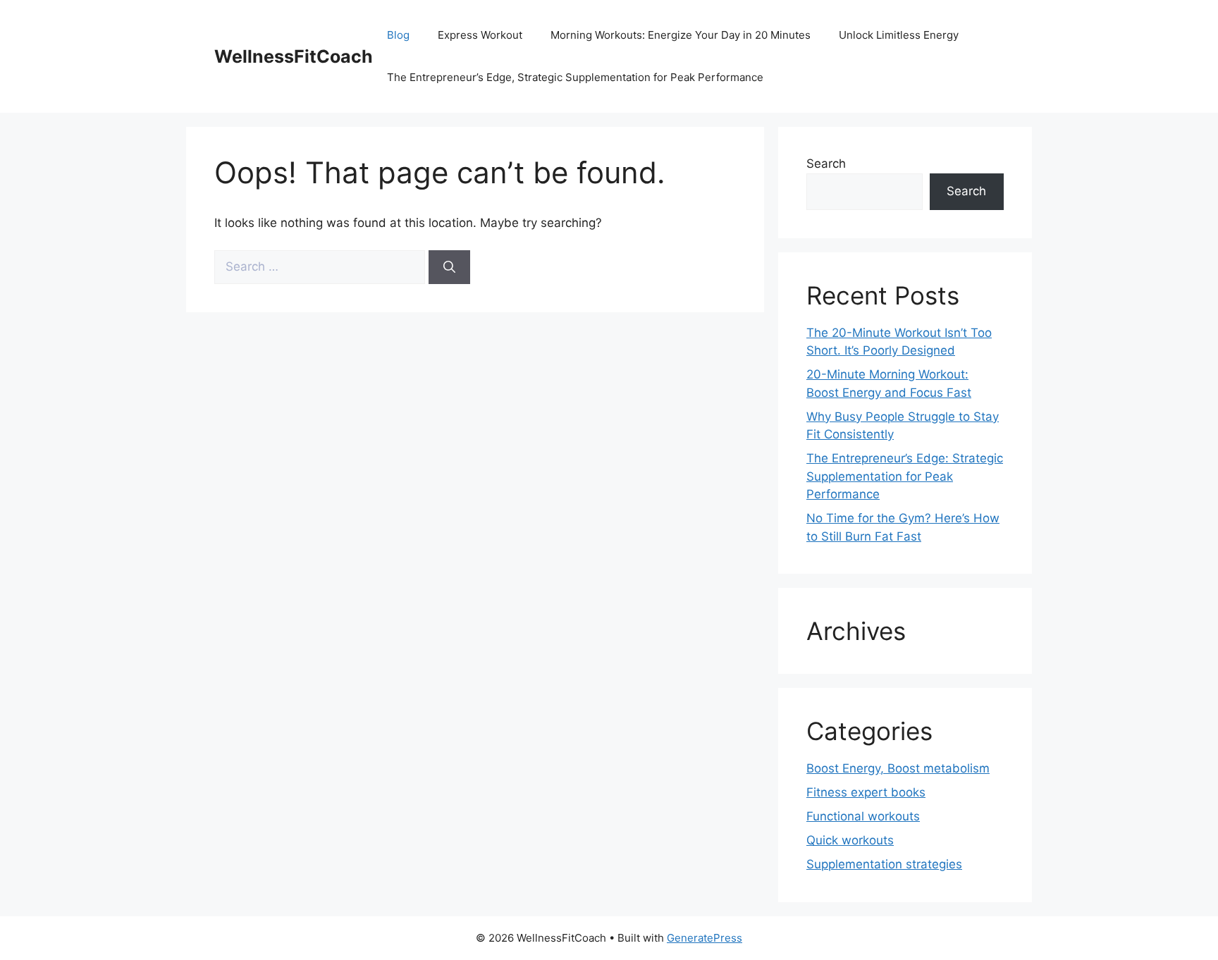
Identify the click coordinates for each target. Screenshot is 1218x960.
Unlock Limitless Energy (899, 35)
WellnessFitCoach (293, 56)
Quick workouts (850, 840)
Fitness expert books (865, 792)
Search (826, 163)
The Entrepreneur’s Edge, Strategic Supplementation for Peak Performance (575, 77)
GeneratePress (704, 937)
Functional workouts (863, 816)
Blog (398, 35)
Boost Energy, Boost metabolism (898, 768)
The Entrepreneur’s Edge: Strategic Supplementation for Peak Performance (904, 476)
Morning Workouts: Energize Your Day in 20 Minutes (680, 35)
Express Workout (480, 35)
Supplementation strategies (884, 864)
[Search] (449, 267)
